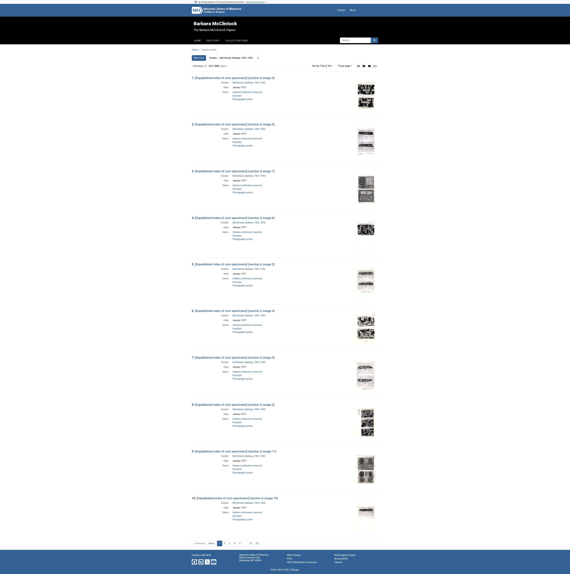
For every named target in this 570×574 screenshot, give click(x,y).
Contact (341, 10)
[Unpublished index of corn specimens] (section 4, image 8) (235, 124)
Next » (223, 66)
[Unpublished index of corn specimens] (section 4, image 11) (235, 451)
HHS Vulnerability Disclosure (302, 562)
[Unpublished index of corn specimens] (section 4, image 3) (235, 357)
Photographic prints (242, 99)
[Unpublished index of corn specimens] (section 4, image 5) (235, 264)
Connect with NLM (201, 555)
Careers (338, 562)
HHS (286, 569)
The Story (212, 40)
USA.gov (294, 569)
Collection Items (236, 40)
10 (344, 65)
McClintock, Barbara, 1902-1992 (249, 82)
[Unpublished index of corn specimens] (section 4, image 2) (235, 404)
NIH (280, 569)
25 (250, 543)
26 (257, 543)
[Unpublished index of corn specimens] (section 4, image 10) (237, 498)
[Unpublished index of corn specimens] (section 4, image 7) (235, 171)
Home (197, 40)
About (353, 10)
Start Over (199, 57)
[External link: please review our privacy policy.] (194, 561)
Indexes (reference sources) (247, 92)
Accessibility (341, 558)
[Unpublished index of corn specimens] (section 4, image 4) (235, 311)
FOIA (289, 558)
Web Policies (294, 555)
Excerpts (237, 95)
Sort (321, 65)
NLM (273, 569)
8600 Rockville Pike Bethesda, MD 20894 (250, 559)
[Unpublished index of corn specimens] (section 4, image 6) (235, 218)
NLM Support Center (345, 555)
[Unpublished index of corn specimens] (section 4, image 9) (235, 78)
